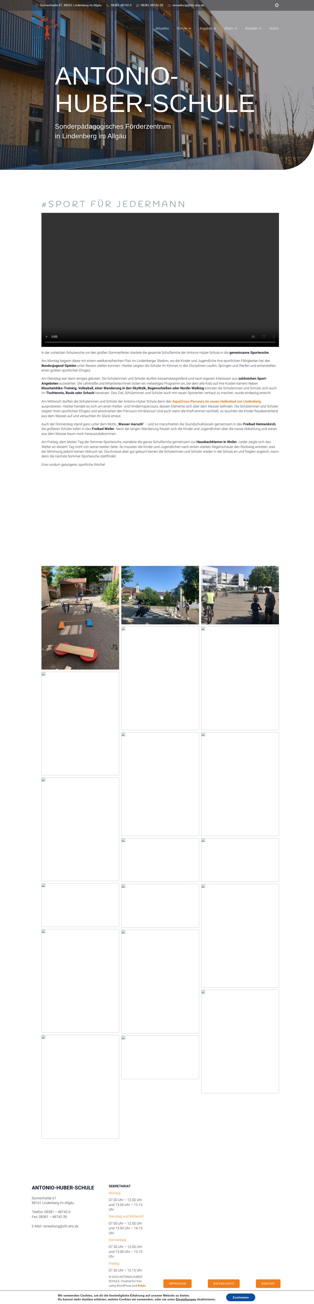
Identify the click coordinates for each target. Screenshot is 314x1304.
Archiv (274, 28)
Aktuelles (162, 28)
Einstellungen (186, 1299)
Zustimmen (241, 1297)
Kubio (142, 1285)
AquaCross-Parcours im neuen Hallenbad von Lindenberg (216, 401)
